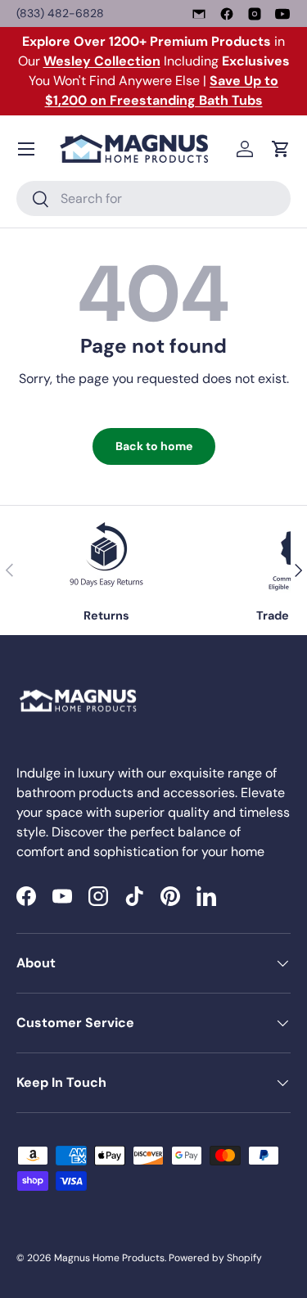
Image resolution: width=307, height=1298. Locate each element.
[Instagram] (254, 14)
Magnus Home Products (109, 1257)
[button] (281, 149)
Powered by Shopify (215, 1257)
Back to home (153, 446)
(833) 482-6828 (60, 13)
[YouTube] (282, 14)
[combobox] (153, 198)
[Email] (199, 14)
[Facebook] (227, 14)
